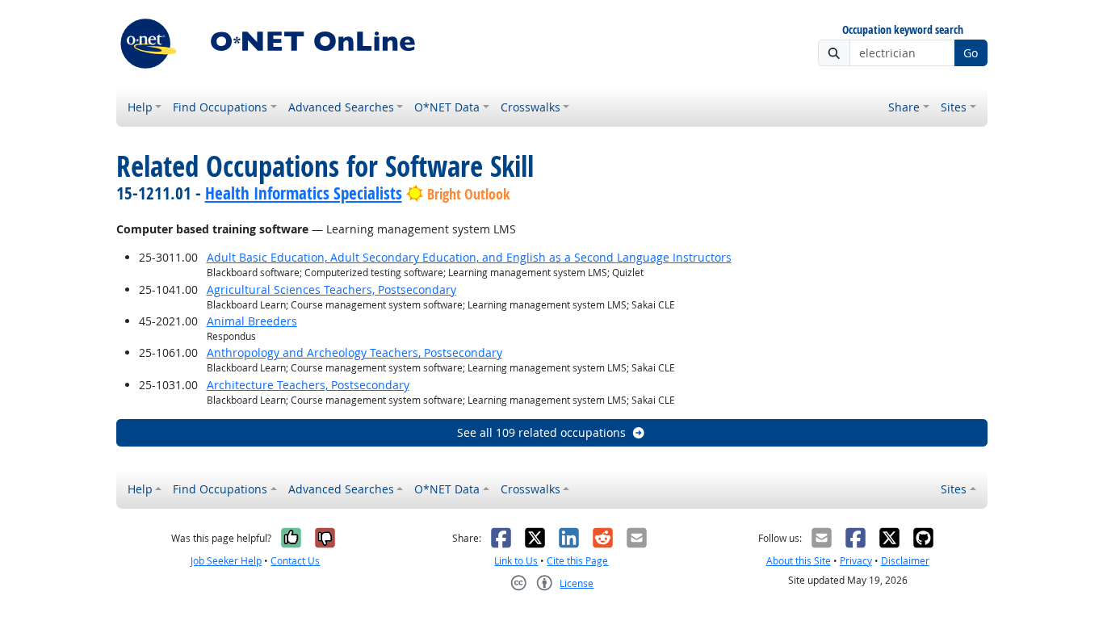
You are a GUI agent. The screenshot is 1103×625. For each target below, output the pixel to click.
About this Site (798, 561)
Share (904, 107)
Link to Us (516, 561)
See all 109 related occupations (541, 432)
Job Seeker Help (226, 561)
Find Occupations (220, 107)
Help (140, 107)
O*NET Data (447, 107)
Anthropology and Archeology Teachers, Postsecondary (354, 352)
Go (970, 53)
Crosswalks (530, 107)
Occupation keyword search (902, 30)
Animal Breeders (252, 321)
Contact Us (295, 561)
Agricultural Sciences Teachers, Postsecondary (331, 289)
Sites (954, 107)
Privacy (856, 561)
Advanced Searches (341, 107)
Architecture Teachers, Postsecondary (308, 384)
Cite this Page (577, 561)
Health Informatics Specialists (303, 193)
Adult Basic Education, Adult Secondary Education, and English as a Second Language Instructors (469, 257)
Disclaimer (905, 561)
